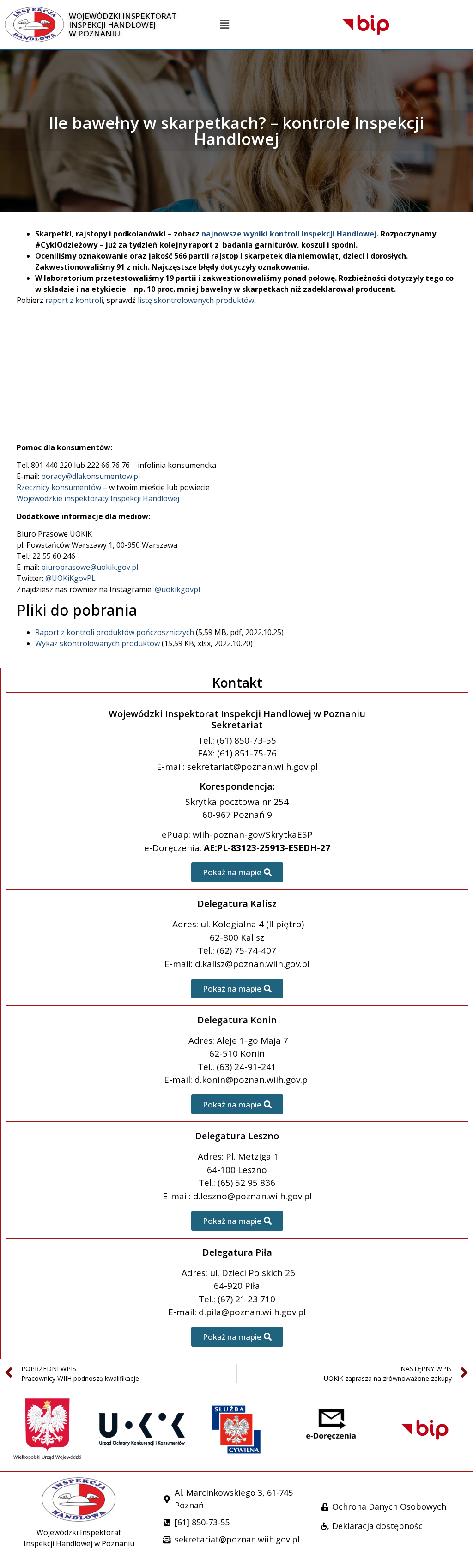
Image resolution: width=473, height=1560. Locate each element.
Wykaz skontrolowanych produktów (97, 643)
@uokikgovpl (177, 589)
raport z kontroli (74, 300)
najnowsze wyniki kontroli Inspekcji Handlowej (289, 234)
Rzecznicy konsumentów (59, 487)
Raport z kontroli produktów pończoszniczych (114, 632)
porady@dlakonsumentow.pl (90, 476)
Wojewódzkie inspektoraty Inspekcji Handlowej (98, 498)
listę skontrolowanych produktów (196, 300)
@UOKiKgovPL (70, 578)
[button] (225, 24)
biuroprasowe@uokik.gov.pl (89, 567)
